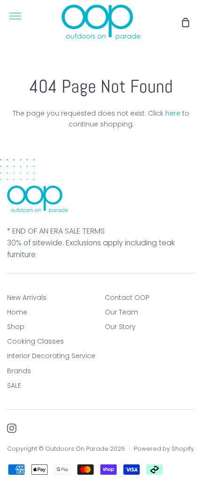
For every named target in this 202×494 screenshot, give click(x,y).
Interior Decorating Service (51, 356)
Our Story (120, 326)
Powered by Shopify (164, 449)
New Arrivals (27, 297)
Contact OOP (127, 297)
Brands (19, 371)
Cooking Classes (35, 341)
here (172, 113)
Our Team (121, 312)
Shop (15, 326)
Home (17, 312)
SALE (14, 385)
